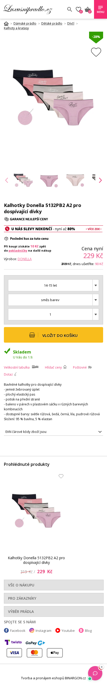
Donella (25, 259)
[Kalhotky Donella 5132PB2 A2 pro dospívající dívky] (36, 510)
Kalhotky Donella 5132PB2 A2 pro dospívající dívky (36, 560)
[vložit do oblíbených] (96, 52)
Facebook (17, 630)
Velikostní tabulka (17, 367)
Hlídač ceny (53, 367)
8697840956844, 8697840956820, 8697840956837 (42, 433)
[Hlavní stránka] (8, 23)
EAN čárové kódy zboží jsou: (26, 432)
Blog (88, 630)
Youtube (68, 630)
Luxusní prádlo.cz (33, 9)
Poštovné (80, 367)
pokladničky (18, 250)
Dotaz (8, 374)
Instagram (43, 630)
